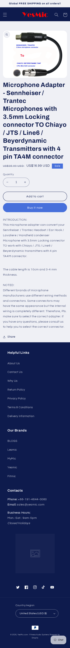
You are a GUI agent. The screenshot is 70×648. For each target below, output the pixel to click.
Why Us (12, 380)
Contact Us (14, 372)
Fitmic (11, 476)
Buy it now (35, 207)
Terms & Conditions (20, 407)
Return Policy (16, 389)
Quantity (8, 174)
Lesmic (12, 449)
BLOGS (12, 441)
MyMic (11, 458)
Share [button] (11, 336)
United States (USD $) (33, 613)
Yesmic (12, 467)
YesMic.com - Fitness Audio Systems (33, 635)
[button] (5, 15)
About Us (13, 363)
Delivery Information (20, 416)
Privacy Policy (16, 398)
